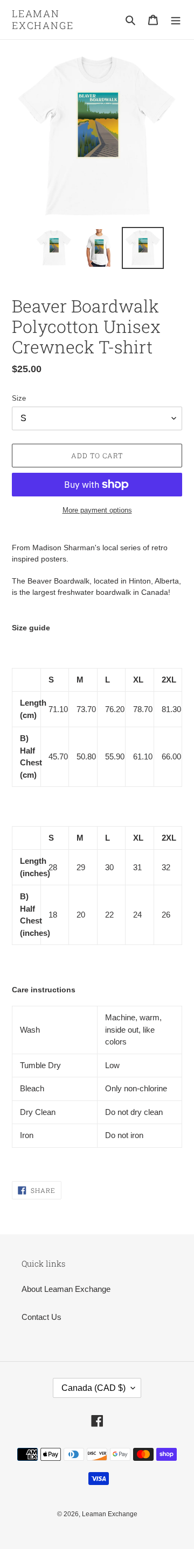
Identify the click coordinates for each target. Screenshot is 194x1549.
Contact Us (41, 1316)
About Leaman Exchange (66, 1289)
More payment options (97, 510)
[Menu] (175, 19)
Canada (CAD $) (93, 1387)
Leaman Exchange (42, 19)
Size (19, 398)
